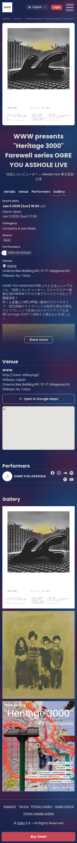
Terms (24, 806)
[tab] (9, 192)
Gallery (59, 191)
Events (18, 18)
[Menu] (70, 7)
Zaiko (21, 823)
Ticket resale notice (38, 813)
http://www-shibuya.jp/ (20, 375)
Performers (41, 191)
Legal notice (64, 806)
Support (10, 806)
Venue (23, 191)
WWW (5, 18)
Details (9, 191)
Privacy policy (42, 806)
